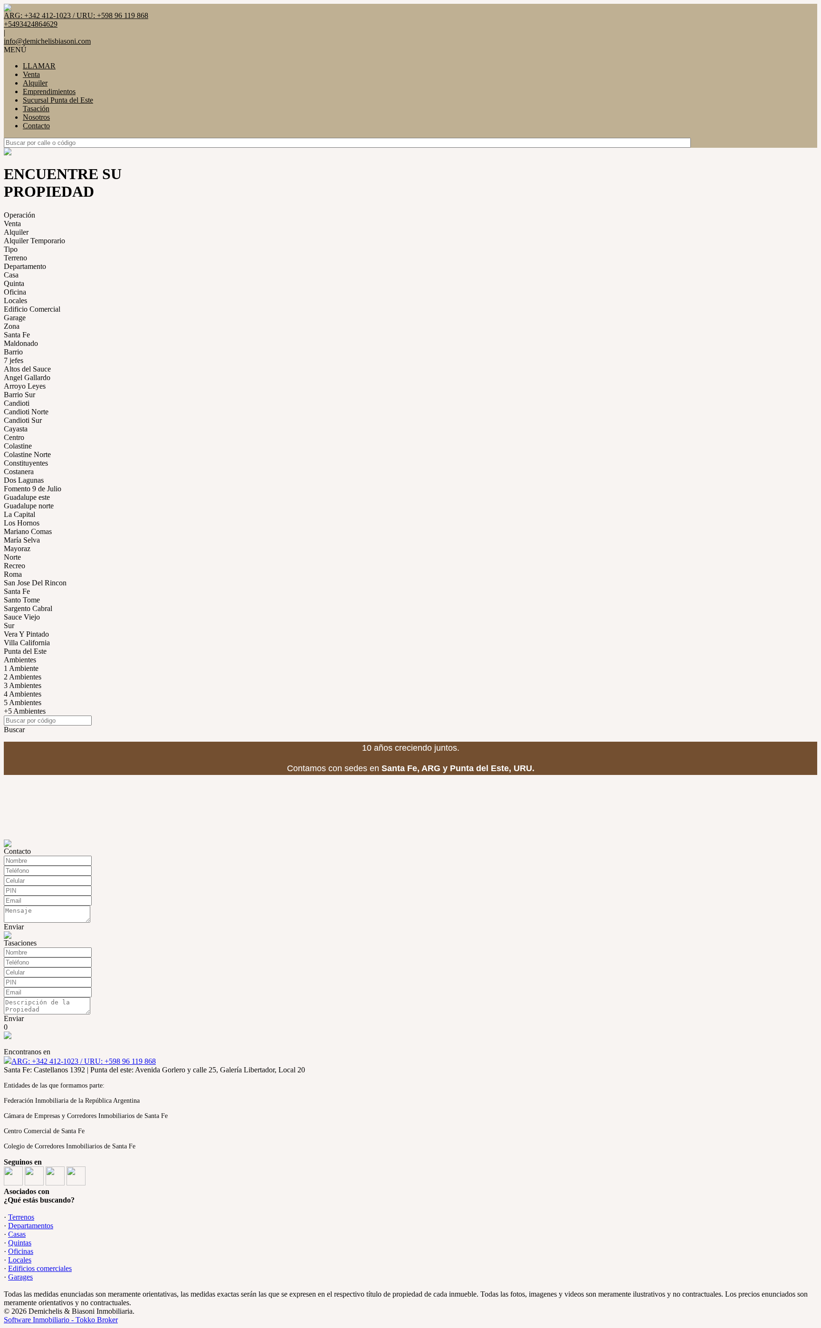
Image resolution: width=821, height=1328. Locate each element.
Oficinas (20, 1251)
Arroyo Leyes (25, 386)
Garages (20, 1277)
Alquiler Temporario (34, 241)
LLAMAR (39, 66)
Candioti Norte (26, 412)
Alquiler (35, 83)
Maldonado (21, 343)
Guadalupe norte (29, 506)
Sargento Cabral (28, 608)
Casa (11, 275)
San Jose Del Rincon (35, 583)
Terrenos (21, 1217)
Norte (12, 557)
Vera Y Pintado (26, 634)
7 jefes (13, 360)
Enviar (14, 927)
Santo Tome (22, 600)
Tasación (36, 109)
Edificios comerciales (40, 1268)
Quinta (14, 283)
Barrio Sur (19, 395)
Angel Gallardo (27, 377)
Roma (13, 574)
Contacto (36, 126)
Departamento (25, 266)
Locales (15, 300)
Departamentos (30, 1226)
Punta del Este (25, 651)
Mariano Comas (28, 531)
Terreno (15, 258)
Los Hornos (21, 523)
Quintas (19, 1243)
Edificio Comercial (32, 309)
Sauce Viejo (22, 617)
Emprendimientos (49, 91)
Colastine (18, 446)
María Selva (22, 540)
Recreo (14, 566)
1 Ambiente (21, 668)
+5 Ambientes (25, 711)
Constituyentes (26, 463)
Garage (15, 318)
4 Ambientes (22, 694)
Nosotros (36, 117)
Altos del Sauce (27, 369)
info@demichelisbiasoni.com (47, 41)
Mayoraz (17, 549)
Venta (31, 74)
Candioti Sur (23, 420)
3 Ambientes (22, 685)
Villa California (27, 643)
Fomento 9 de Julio (32, 489)
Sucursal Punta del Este (58, 100)
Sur (9, 625)
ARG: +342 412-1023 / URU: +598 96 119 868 (83, 1061)
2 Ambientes (22, 677)
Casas (17, 1234)
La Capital (19, 514)
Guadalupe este (27, 497)
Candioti (16, 403)
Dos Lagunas (24, 480)
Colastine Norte (27, 454)
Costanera (19, 472)
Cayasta (16, 429)
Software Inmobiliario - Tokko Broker (61, 1320)
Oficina (15, 292)
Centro (14, 437)
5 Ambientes (22, 702)
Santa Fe (17, 335)
